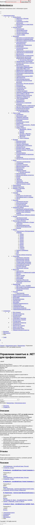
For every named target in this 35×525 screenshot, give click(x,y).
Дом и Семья (16, 113)
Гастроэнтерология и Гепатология (22, 48)
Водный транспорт (25, 172)
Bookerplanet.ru (6, 5)
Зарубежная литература (19, 322)
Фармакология (20, 101)
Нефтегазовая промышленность (22, 296)
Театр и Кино (20, 277)
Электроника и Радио (22, 182)
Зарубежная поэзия (21, 217)
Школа (15, 229)
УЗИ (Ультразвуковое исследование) (22, 99)
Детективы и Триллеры (19, 318)
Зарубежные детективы (22, 257)
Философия (16, 297)
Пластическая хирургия (22, 79)
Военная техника (21, 142)
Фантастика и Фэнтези (19, 220)
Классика (15, 200)
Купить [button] (5, 476)
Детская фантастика (21, 30)
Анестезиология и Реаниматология (21, 42)
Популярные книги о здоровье (24, 197)
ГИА (17, 251)
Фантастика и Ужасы (19, 325)
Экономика (19, 26)
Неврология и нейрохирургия (24, 71)
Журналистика (20, 167)
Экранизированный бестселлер (21, 309)
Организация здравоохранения (24, 73)
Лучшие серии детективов (23, 262)
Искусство (16, 269)
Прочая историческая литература (25, 158)
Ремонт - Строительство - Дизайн (25, 124)
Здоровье (15, 192)
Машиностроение (21, 170)
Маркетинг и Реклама (22, 18)
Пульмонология (20, 86)
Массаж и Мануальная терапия (24, 107)
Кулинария (19, 120)
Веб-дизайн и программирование (25, 287)
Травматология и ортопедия (24, 95)
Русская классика (21, 204)
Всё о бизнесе (17, 312)
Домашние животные (22, 117)
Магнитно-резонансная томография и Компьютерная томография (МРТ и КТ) (24, 67)
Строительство (17, 305)
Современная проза (18, 306)
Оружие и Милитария (22, 144)
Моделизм (22, 136)
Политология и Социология (21, 294)
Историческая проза (18, 299)
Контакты (6, 331)
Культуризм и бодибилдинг (24, 195)
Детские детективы (21, 31)
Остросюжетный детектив (23, 263)
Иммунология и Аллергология (24, 55)
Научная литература (18, 313)
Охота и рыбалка (24, 138)
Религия (15, 291)
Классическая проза (21, 203)
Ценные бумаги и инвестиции (24, 24)
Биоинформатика (24, 111)
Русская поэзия (17, 315)
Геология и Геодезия (22, 164)
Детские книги (17, 27)
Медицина (16, 36)
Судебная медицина (21, 91)
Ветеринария (20, 46)
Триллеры (19, 191)
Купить (2, 401)
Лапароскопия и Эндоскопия (24, 61)
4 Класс (22, 238)
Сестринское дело (21, 88)
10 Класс (22, 247)
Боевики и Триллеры (19, 188)
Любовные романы (18, 207)
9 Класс (22, 246)
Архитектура (20, 271)
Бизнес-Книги (17, 17)
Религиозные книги (18, 328)
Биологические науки (22, 110)
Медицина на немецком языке (24, 39)
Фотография (19, 278)
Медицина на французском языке (25, 40)
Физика (18, 176)
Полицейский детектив (22, 265)
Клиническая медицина (22, 108)
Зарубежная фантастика (22, 225)
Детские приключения (22, 33)
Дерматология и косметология (24, 51)
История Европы (21, 153)
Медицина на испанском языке (25, 37)
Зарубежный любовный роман (24, 209)
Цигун (18, 198)
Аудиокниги (6, 311)
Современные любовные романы (25, 215)
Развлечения (19, 123)
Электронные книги (9, 15)
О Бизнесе (19, 20)
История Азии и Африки (23, 148)
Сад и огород (20, 126)
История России (20, 147)
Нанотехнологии (21, 173)
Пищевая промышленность (20, 303)
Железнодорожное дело (22, 166)
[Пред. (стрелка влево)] (0, 524)
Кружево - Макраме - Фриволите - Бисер (25, 134)
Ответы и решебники (22, 250)
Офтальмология (20, 77)
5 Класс (22, 240)
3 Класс (22, 237)
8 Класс (22, 244)
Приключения (17, 185)
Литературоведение (18, 186)
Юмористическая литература (21, 330)
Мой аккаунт (6, 333)
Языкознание (16, 316)
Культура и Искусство (22, 280)
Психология (19, 85)
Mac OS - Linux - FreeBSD (23, 285)
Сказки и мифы (20, 34)
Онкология (19, 74)
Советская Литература (22, 206)
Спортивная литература (19, 308)
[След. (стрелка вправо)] (2, 524)
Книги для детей (17, 327)
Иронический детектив (22, 259)
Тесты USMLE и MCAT (22, 93)
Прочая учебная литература (24, 254)
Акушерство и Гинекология (24, 45)
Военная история (21, 141)
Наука (14, 160)
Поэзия (15, 216)
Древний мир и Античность (24, 145)
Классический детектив (22, 260)
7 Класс (22, 243)
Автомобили (19, 114)
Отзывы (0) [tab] (6, 407)
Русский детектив (21, 266)
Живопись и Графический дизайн (25, 272)
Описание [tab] (6, 405)
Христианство (20, 293)
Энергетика (19, 181)
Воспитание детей (21, 116)
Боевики (18, 189)
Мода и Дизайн (20, 275)
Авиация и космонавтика (23, 161)
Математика (19, 169)
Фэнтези (18, 228)
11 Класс (22, 249)
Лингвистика (16, 300)
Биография (16, 302)
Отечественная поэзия (22, 219)
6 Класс (22, 241)
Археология (19, 157)
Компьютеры (16, 284)
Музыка (18, 274)
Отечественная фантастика (23, 226)
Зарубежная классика (22, 201)
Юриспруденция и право (23, 184)
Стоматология (20, 89)
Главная (2, 345)
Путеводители (17, 324)
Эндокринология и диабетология (25, 105)
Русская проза (17, 321)
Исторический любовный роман (25, 210)
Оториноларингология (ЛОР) (24, 76)
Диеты (18, 194)
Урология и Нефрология (23, 96)
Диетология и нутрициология (24, 52)
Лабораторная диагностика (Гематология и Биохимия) (23, 57)
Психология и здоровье (19, 319)
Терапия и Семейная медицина (25, 92)
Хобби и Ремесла (21, 127)
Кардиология (20, 54)
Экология (19, 179)
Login (4, 337)
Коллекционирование (22, 119)
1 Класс (22, 234)
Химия (18, 178)
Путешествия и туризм (22, 122)
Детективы (16, 256)
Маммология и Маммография (24, 70)
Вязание (22, 132)
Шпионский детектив (22, 268)
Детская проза (20, 29)
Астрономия (19, 163)
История (15, 139)
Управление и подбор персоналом (22, 22)
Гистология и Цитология (26, 60)
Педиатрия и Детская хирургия (25, 83)
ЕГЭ (17, 253)
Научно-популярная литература (25, 175)
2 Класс (22, 235)
